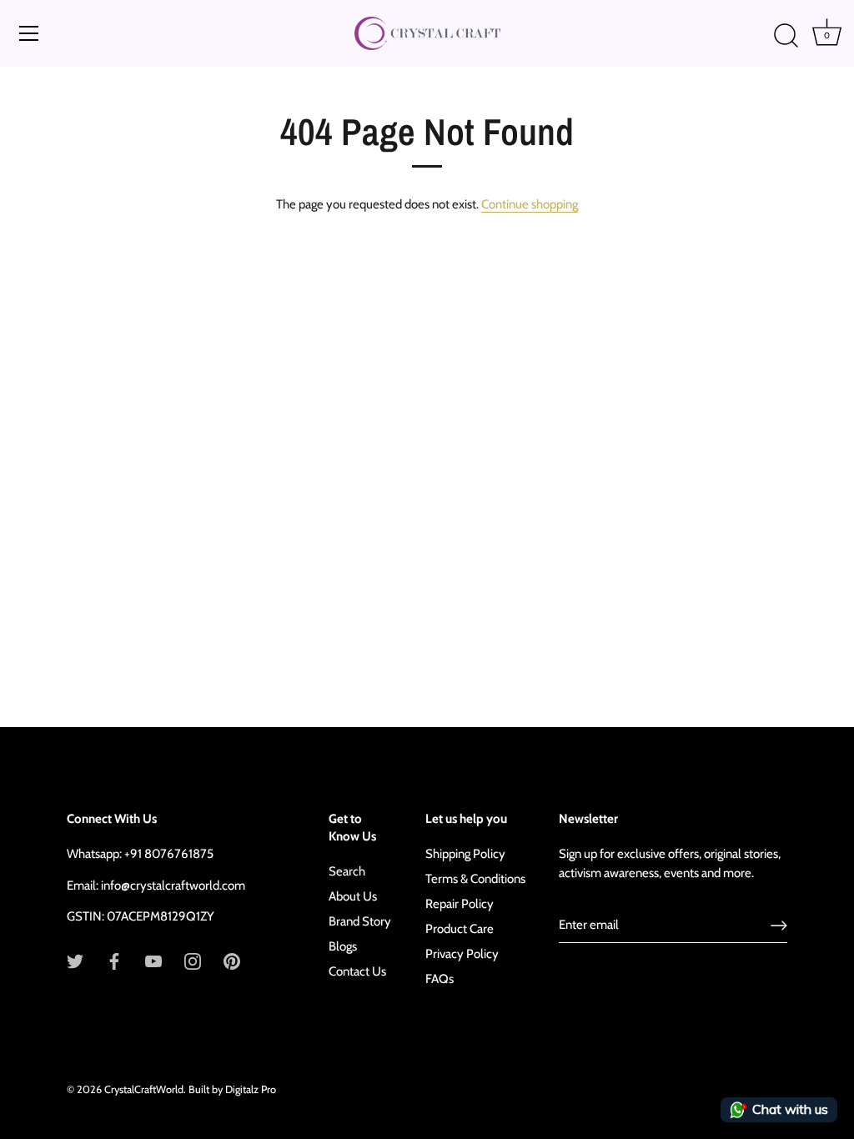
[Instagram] (192, 960)
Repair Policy (459, 903)
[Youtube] (153, 960)
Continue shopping (529, 204)
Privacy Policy (462, 953)
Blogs (343, 946)
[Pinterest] (232, 960)
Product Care (459, 928)
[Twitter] (75, 960)
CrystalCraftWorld (143, 1089)
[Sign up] (779, 925)
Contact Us (357, 971)
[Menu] (29, 33)
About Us (353, 896)
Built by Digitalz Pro (232, 1089)
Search (347, 871)
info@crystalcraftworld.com (173, 885)
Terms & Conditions (475, 878)
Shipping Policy (465, 853)
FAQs (439, 978)
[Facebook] (114, 960)
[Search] (785, 36)
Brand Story (360, 921)
